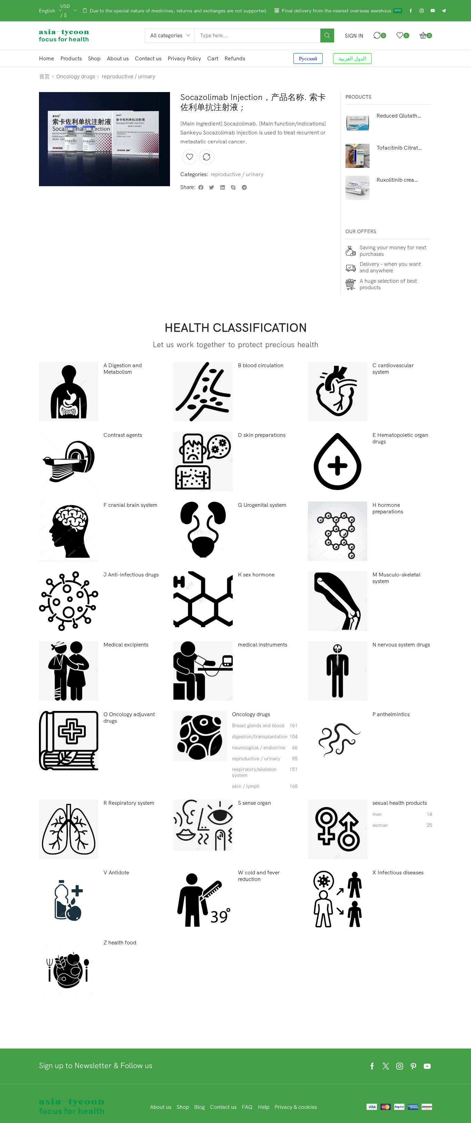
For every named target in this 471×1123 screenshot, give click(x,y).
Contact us (223, 1106)
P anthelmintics (391, 714)
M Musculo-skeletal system (396, 577)
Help (263, 1106)
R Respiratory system (128, 803)
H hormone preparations (387, 508)
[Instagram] (422, 11)
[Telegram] (444, 11)
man (402, 814)
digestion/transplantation (265, 737)
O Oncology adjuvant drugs (129, 717)
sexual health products (399, 803)
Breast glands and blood (265, 726)
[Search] (327, 35)
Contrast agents (122, 435)
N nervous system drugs (401, 644)
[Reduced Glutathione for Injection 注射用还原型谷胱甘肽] (357, 124)
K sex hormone (256, 574)
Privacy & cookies (295, 1106)
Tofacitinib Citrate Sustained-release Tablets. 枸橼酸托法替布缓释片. (399, 147)
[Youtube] (433, 11)
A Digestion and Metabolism (122, 368)
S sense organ (254, 803)
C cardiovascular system (393, 368)
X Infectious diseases (397, 872)
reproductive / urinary (128, 76)
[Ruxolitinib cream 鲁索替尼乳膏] (357, 188)
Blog (199, 1106)
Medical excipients (125, 644)
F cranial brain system (130, 505)
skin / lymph (265, 786)
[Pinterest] (413, 1066)
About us (160, 1106)
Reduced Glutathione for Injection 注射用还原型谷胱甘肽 (399, 115)
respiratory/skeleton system (265, 772)
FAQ (247, 1106)
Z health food (119, 942)
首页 (44, 76)
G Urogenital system (262, 505)
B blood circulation (260, 365)
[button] (354, 36)
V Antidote (116, 872)
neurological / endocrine (265, 748)
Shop (183, 1106)
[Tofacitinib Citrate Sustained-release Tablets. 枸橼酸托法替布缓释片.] (357, 156)
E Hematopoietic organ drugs (400, 438)
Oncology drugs (75, 76)
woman (402, 825)
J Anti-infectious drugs (131, 574)
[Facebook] (411, 11)
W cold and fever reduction (259, 875)
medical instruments (262, 644)
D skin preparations (261, 435)
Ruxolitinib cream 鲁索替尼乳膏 (399, 179)
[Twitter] (385, 1066)
